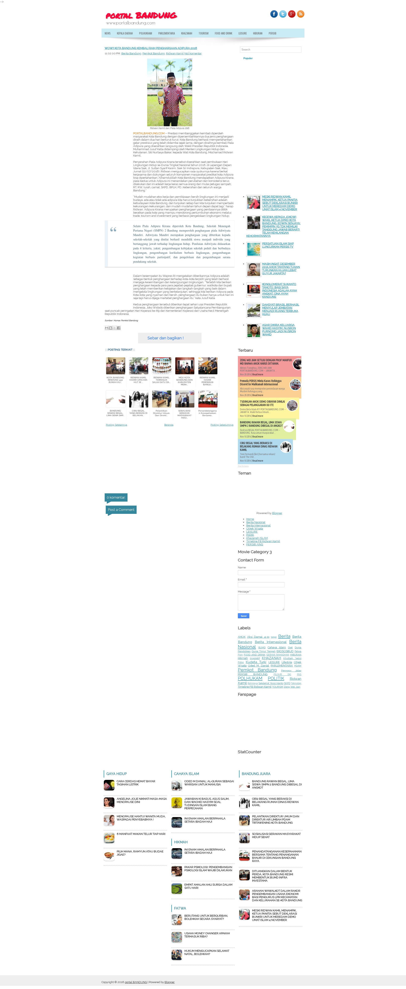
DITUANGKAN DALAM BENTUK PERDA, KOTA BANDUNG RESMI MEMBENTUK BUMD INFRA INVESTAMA (272, 876)
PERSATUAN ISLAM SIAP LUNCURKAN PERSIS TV (278, 245)
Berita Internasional (258, 525)
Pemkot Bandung (154, 53)
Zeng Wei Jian (292, 686)
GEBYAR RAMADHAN (277, 654)
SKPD (287, 683)
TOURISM (203, 33)
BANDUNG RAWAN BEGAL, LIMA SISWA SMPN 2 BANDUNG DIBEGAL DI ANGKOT (261, 424)
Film (240, 654)
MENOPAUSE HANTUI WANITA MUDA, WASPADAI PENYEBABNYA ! (141, 818)
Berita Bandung (131, 53)
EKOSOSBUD (285, 651)
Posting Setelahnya (116, 425)
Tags (264, 58)
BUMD (262, 647)
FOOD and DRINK (223, 33)
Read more (257, 374)
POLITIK (276, 678)
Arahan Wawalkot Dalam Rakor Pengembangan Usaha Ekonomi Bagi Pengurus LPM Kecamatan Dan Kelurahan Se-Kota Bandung (277, 895)
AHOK (242, 636)
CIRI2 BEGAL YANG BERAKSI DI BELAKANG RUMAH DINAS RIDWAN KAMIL (258, 446)
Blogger (277, 513)
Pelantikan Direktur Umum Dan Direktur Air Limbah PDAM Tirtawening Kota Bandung (275, 819)
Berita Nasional (255, 522)
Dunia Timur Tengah (264, 651)
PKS (299, 674)
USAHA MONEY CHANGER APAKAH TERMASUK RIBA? (207, 935)
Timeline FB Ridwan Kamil (263, 541)
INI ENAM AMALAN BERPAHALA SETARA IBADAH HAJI (204, 820)
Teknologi (296, 683)
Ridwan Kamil (175, 53)
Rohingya (253, 683)
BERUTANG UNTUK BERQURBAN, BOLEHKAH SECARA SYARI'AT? (206, 917)
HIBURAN (257, 33)
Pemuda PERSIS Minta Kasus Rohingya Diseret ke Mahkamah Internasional (260, 382)
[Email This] (106, 328)
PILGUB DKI (282, 674)
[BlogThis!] (110, 328)
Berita (284, 636)
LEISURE (243, 33)
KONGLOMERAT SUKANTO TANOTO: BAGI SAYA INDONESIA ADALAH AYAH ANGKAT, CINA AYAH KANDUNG (279, 290)
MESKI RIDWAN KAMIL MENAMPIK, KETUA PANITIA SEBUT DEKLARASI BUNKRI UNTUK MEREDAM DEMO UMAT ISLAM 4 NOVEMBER (280, 203)
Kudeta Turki (256, 662)
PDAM (297, 665)
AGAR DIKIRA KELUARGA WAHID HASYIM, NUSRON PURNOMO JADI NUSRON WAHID (279, 329)
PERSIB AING (254, 544)
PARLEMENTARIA (166, 33)
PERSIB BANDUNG (252, 674)
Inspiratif (255, 658)
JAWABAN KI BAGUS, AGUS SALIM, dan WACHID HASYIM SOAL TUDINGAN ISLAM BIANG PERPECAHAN (206, 803)
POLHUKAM (250, 678)
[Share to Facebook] (119, 328)
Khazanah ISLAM (257, 538)
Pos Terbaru (243, 466)
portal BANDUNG (136, 982)
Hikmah (243, 658)
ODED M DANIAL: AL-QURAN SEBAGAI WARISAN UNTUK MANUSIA (209, 783)
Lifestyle (287, 662)
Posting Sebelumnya (222, 425)
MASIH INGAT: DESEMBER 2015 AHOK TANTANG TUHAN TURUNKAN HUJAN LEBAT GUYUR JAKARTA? (281, 268)
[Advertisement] (117, 219)
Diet (290, 647)
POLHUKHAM (145, 33)
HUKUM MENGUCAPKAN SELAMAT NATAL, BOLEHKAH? (206, 952)
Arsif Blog (282, 58)
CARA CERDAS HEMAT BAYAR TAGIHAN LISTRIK (136, 783)
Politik (250, 534)
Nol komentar (193, 53)
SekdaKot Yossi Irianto (270, 683)
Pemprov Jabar (291, 670)
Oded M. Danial (258, 665)
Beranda (168, 425)
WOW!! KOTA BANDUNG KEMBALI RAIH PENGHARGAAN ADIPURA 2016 (151, 48)
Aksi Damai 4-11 (258, 636)
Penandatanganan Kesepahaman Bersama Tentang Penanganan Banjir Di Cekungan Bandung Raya (277, 856)
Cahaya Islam (277, 647)
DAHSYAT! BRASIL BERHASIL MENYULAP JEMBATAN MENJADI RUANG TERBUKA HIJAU (280, 309)
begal (274, 637)
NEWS (108, 33)
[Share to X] (114, 328)
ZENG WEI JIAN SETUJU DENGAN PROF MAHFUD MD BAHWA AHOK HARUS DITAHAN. (266, 361)
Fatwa (298, 651)
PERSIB (272, 33)
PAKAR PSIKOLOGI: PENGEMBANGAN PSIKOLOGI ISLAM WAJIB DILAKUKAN (208, 869)
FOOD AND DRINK (254, 654)
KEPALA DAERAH (125, 33)
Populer (248, 58)
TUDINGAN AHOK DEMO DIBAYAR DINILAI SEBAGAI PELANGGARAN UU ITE (262, 403)
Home (250, 519)
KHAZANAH (186, 33)
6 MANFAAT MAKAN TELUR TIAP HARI (141, 833)
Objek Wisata (254, 528)
